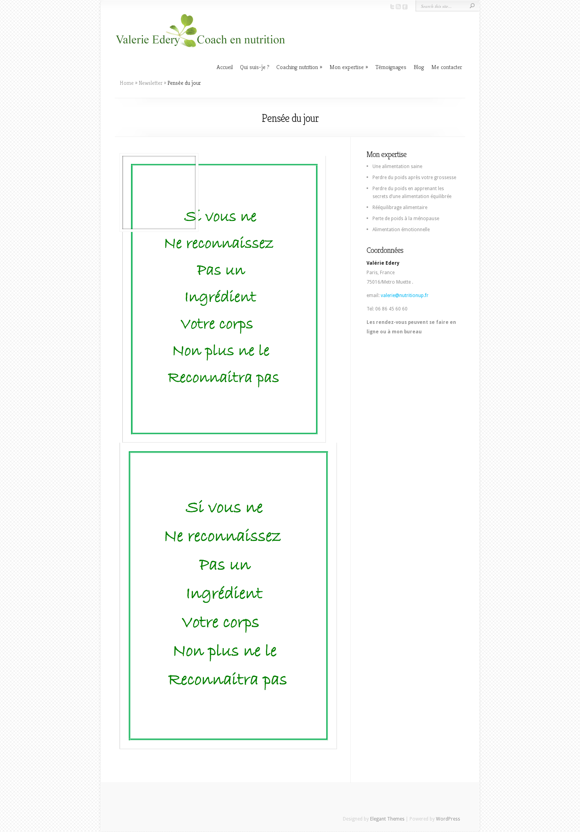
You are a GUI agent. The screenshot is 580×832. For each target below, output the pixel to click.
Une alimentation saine (397, 166)
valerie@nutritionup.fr (404, 295)
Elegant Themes (387, 819)
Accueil (225, 67)
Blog (418, 67)
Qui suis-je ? (254, 67)
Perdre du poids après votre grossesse (414, 177)
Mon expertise (346, 67)
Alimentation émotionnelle (401, 229)
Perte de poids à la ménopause (405, 218)
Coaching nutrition (297, 67)
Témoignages (390, 67)
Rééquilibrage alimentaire (399, 207)
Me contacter (446, 67)
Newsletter (150, 82)
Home (127, 82)
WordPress (448, 819)
